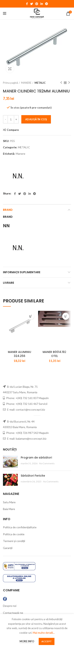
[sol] (19, 578)
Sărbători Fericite (33, 476)
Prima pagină (10, 82)
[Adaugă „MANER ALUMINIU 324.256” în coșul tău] (30, 316)
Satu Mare (9, 502)
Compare (13, 129)
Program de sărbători (36, 458)
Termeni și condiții (14, 541)
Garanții (7, 548)
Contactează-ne (13, 612)
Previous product (61, 83)
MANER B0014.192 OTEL (54, 354)
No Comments (47, 463)
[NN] (18, 175)
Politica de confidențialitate (20, 527)
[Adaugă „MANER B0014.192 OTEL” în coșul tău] (65, 316)
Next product (69, 83)
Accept (46, 641)
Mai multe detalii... (44, 632)
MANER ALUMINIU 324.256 (19, 354)
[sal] (19, 565)
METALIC (40, 82)
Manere (20, 153)
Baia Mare (9, 509)
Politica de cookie (13, 534)
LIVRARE (8, 283)
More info (27, 641)
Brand (8, 210)
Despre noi (9, 605)
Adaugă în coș (36, 119)
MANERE (26, 82)
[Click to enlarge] (10, 69)
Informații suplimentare (21, 272)
